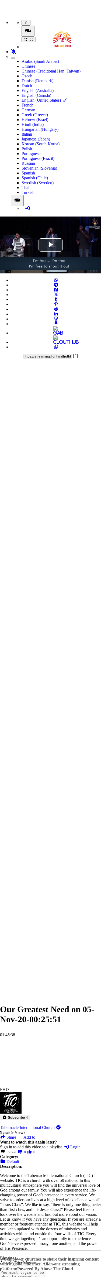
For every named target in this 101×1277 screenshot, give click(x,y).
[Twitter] (56, 294)
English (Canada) (36, 95)
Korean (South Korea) (41, 144)
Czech (27, 76)
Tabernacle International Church (28, 1127)
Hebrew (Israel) (35, 119)
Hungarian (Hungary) (40, 129)
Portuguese (31, 153)
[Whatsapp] (56, 280)
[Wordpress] (56, 319)
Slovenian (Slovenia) (39, 168)
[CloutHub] (56, 342)
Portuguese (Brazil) (38, 158)
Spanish (28, 173)
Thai (25, 187)
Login (75, 1147)
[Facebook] (56, 289)
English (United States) (42, 100)
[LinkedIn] (56, 314)
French (27, 105)
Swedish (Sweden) (38, 182)
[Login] (27, 208)
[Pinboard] (56, 323)
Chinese (28, 66)
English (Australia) (38, 90)
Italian (27, 134)
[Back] (26, 23)
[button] (15, 1117)
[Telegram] (56, 285)
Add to (29, 1137)
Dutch (27, 85)
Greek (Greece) (35, 114)
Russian (28, 163)
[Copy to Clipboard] (56, 347)
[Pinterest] (56, 304)
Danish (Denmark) (37, 80)
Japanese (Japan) (36, 139)
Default (12, 1161)
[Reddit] (56, 309)
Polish (27, 148)
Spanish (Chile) (35, 178)
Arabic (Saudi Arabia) (40, 61)
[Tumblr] (56, 299)
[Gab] (56, 333)
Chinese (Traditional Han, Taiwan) (51, 71)
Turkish (28, 192)
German (28, 110)
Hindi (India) (33, 124)
